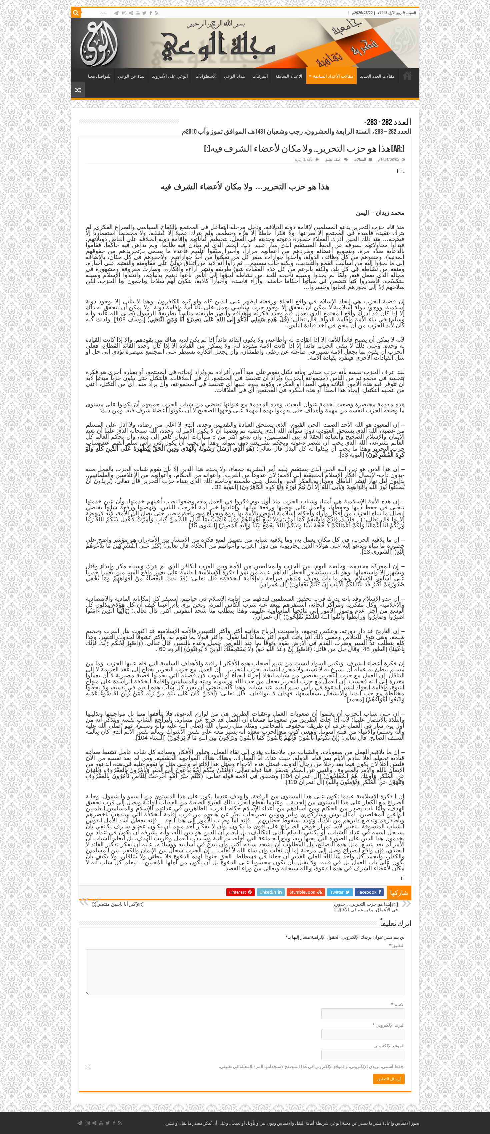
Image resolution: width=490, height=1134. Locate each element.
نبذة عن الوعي (131, 76)
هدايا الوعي (234, 76)
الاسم (398, 1004)
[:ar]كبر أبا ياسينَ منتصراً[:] (118, 902)
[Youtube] (137, 13)
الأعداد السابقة (288, 76)
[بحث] (76, 13)
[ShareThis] (131, 13)
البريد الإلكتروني (388, 1025)
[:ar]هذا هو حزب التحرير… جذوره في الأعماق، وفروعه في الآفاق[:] (365, 904)
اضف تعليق (333, 159)
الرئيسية (407, 75)
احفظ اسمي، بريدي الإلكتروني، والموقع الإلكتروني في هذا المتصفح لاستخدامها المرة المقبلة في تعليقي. (312, 1066)
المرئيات (260, 76)
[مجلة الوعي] (245, 43)
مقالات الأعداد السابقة (333, 76)
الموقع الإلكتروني (389, 1045)
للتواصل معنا (99, 76)
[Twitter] (144, 13)
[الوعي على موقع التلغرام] (116, 13)
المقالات (360, 159)
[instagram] (124, 13)
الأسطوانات (206, 76)
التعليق (397, 945)
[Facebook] (151, 13)
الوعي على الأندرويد (170, 76)
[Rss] (156, 13)
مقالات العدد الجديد (377, 76)
